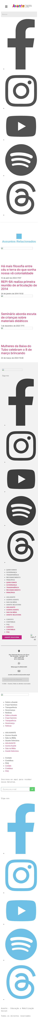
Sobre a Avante (11, 702)
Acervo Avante (12, 600)
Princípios (10, 580)
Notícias (8, 713)
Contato (10, 619)
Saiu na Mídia (11, 602)
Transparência (12, 575)
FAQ (7, 624)
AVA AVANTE (10, 597)
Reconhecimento (13, 577)
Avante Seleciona (13, 605)
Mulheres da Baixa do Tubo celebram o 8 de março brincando (16, 349)
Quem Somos (11, 570)
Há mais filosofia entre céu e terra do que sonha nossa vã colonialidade (18, 269)
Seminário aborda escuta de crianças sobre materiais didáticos (18, 317)
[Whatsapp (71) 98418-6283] (19, 663)
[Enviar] (32, 789)
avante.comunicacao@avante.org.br (19, 674)
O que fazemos (11, 705)
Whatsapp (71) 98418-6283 (19, 667)
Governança (11, 572)
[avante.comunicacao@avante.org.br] (19, 671)
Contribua (10, 622)
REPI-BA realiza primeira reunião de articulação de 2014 (19, 285)
